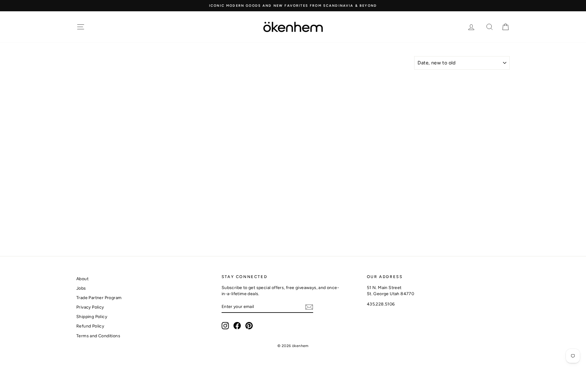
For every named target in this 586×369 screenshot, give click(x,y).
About (82, 278)
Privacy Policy (90, 307)
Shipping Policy (91, 316)
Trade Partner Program (98, 297)
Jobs (81, 288)
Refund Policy (90, 326)
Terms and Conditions (98, 335)
